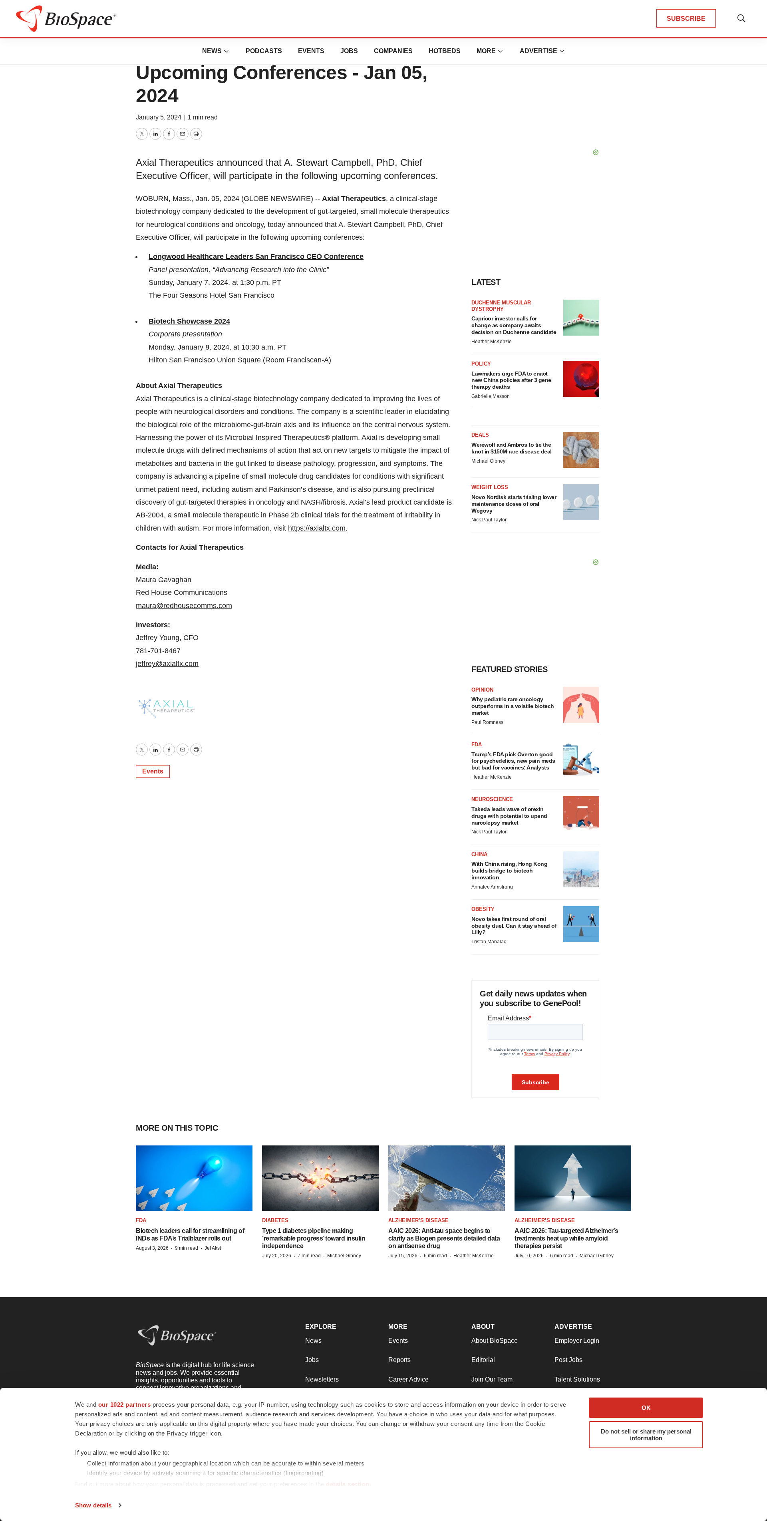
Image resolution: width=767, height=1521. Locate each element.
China (479, 854)
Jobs (349, 51)
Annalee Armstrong (492, 887)
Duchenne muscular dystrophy (501, 306)
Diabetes (275, 1220)
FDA (476, 745)
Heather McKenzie (491, 341)
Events (311, 51)
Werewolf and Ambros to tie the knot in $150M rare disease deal (511, 448)
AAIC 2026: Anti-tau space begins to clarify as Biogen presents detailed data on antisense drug (444, 1238)
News (212, 51)
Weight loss (489, 487)
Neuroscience (492, 799)
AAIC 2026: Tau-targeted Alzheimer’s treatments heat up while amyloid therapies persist (566, 1238)
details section (348, 1484)
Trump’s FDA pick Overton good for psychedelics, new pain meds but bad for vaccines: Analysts (513, 761)
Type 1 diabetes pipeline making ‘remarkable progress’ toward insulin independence (313, 1238)
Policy (481, 364)
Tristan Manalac (488, 941)
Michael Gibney (488, 461)
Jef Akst (213, 1248)
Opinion (482, 690)
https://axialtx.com (317, 528)
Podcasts (264, 51)
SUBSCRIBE (686, 18)
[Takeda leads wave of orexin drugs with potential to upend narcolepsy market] (581, 814)
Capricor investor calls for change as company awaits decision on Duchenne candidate (513, 325)
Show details (93, 1505)
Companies (393, 51)
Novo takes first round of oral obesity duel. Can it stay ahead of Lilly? (513, 926)
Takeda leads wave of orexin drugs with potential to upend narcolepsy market (509, 816)
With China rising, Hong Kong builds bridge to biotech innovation (509, 871)
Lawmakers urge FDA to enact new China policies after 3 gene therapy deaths (511, 380)
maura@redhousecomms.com (184, 606)
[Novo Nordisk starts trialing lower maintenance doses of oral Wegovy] (581, 502)
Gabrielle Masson (490, 396)
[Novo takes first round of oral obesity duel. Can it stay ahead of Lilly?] (581, 924)
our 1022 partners (124, 1404)
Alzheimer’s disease (418, 1220)
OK (646, 1407)
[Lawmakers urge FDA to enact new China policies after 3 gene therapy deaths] (581, 379)
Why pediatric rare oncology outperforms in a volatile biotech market (512, 706)
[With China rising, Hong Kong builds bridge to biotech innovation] (581, 869)
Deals (480, 435)
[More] (226, 51)
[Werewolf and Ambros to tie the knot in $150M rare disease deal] (581, 450)
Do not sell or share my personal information (646, 1434)
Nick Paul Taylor (489, 520)
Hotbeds (445, 51)
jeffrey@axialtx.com (167, 664)
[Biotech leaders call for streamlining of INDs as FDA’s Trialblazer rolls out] (194, 1178)
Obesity (483, 909)
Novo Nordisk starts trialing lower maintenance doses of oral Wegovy (513, 504)
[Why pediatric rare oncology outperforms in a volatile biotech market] (581, 705)
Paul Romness (487, 722)
